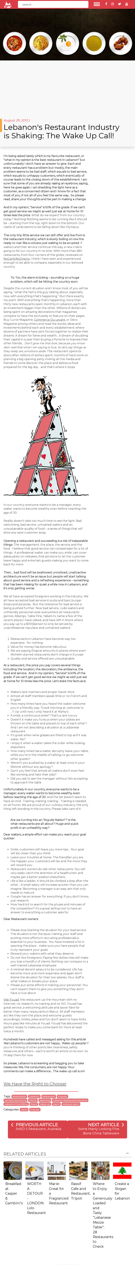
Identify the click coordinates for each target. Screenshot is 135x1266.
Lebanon (34, 1096)
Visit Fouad (11, 999)
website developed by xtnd (67, 1264)
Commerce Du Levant (49, 319)
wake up (45, 1104)
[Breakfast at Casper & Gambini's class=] (13, 1170)
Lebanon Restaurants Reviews (70, 1100)
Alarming (45, 1100)
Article (33, 1100)
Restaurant (49, 1096)
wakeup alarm (71, 1104)
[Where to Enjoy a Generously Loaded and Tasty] (100, 1170)
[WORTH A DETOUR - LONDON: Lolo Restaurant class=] (34, 1170)
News (24, 1109)
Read (34, 1104)
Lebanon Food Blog (16, 1104)
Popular (62, 1096)
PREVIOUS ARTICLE (37, 1124)
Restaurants (19, 1096)
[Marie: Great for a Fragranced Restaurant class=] (56, 1170)
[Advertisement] (67, 86)
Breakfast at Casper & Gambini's (14, 1193)
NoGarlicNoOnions (17, 258)
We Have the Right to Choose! (35, 1083)
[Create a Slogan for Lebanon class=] (122, 1170)
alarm (56, 1104)
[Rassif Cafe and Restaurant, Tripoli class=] (78, 1170)
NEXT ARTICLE (103, 1124)
